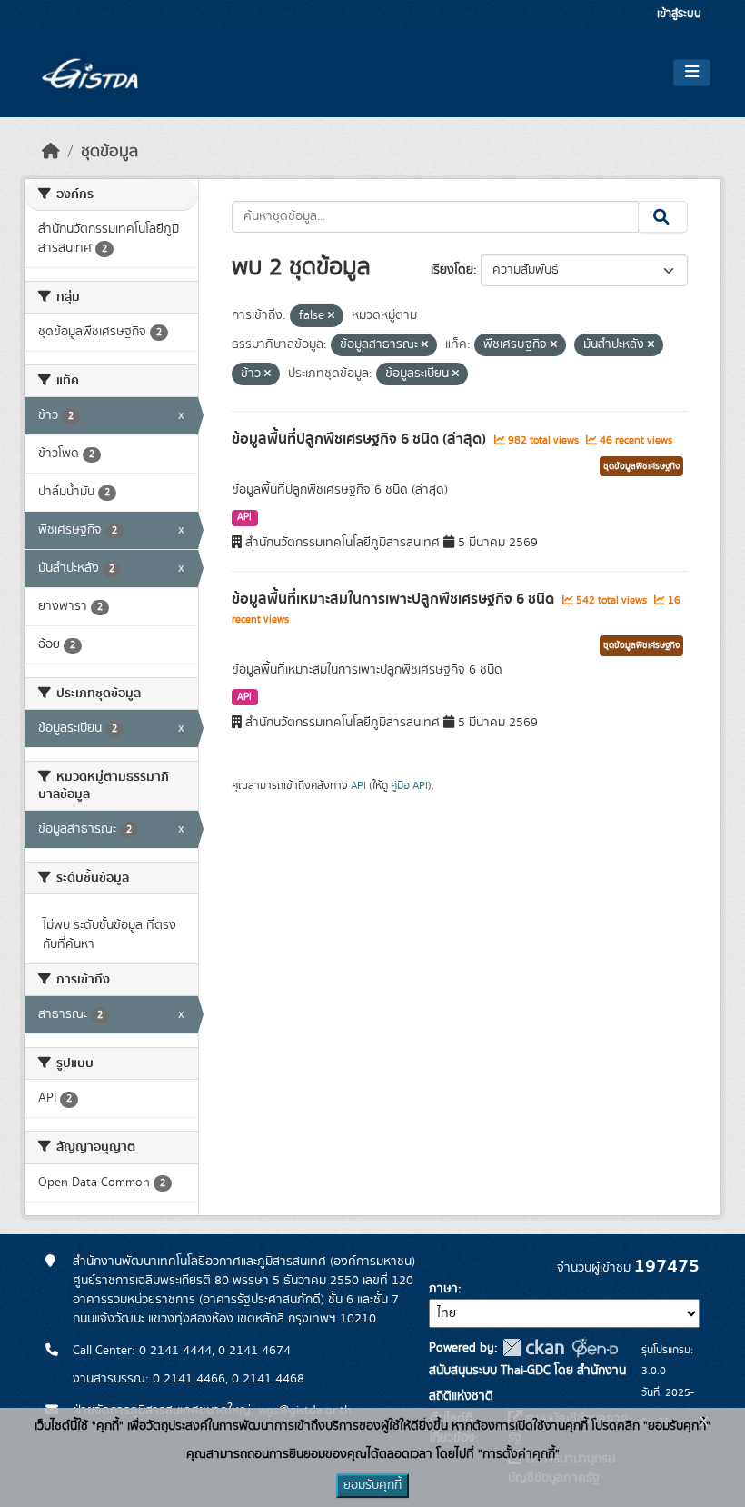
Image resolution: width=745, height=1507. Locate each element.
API (244, 517)
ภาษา (443, 1289)
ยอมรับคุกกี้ (372, 1485)
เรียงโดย (452, 270)
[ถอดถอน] (331, 316)
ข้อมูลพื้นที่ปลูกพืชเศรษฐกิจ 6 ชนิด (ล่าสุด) (361, 439)
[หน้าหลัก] (51, 152)
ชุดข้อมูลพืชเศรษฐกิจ (641, 466)
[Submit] (663, 217)
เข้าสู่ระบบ (679, 14)
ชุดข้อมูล (109, 152)
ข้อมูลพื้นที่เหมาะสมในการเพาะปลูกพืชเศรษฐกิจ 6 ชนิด (395, 599)
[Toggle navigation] (691, 72)
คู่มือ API (409, 785)
